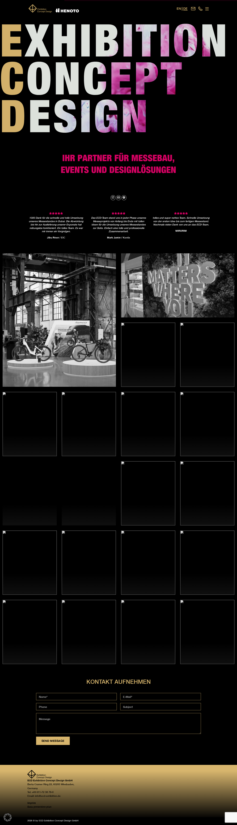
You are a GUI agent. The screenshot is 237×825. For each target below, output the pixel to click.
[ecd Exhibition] (66, 9)
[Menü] (207, 9)
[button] (7, 817)
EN (179, 8)
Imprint (31, 802)
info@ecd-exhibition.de (48, 795)
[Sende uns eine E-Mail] (193, 9)
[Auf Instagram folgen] (113, 197)
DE (185, 8)
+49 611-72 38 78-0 (43, 792)
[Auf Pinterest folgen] (123, 197)
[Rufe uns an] (200, 9)
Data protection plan (39, 806)
